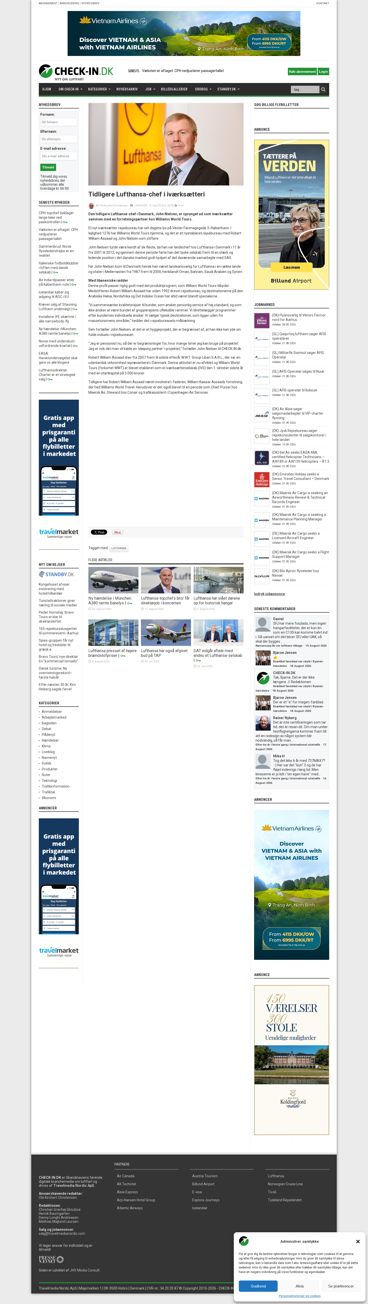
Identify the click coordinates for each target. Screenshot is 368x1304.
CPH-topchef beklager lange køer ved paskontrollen (56, 217)
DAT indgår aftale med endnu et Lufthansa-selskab (218, 653)
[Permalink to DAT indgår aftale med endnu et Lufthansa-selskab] (219, 645)
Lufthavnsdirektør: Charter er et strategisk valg (57, 374)
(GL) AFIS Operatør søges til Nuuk (298, 371)
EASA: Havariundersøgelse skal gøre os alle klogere (58, 357)
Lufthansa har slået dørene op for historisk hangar (217, 600)
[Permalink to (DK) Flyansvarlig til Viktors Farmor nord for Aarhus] (262, 327)
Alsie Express (127, 1192)
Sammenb (150, 71)
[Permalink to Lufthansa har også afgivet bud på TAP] (166, 645)
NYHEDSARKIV (127, 89)
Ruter (46, 775)
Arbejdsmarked (54, 717)
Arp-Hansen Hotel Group (136, 1200)
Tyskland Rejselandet (285, 1200)
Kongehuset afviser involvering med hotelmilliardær (54, 588)
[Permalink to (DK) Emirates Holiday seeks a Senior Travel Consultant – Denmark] (262, 486)
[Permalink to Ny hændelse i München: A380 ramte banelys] (113, 592)
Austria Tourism (205, 1176)
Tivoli (272, 1192)
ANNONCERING (69, 3)
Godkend (258, 1286)
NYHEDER (141, 205)
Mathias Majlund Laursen (58, 1222)
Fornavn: (47, 114)
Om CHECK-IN (69, 89)
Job (148, 89)
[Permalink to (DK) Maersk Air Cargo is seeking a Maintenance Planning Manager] (262, 527)
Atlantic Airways (130, 1208)
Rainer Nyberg (285, 718)
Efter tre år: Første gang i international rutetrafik (288, 744)
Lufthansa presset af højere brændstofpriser (112, 653)
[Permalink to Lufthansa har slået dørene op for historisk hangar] (219, 592)
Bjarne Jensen (285, 653)
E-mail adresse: (53, 148)
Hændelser (50, 740)
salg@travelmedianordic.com (62, 1234)
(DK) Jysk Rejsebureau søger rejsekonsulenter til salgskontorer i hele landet (299, 435)
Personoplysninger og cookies (300, 1296)
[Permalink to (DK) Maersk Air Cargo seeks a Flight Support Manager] (262, 564)
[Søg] (323, 89)
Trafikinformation (56, 786)
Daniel (278, 619)
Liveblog (48, 752)
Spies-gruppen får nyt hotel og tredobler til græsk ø (56, 644)
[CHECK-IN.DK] (76, 77)
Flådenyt (48, 735)
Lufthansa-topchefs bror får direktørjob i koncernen (165, 600)
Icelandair (200, 1208)
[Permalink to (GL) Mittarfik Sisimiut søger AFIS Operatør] (262, 365)
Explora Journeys (206, 1200)
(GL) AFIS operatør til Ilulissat (294, 390)
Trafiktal (48, 792)
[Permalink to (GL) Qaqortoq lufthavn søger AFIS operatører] (262, 346)
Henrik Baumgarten (54, 1214)
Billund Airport (203, 1184)
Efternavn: (48, 131)
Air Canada (125, 1176)
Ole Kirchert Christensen (113, 205)
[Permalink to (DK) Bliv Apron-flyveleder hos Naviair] (262, 583)
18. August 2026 (300, 666)
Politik (46, 763)
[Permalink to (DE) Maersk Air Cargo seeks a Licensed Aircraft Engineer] (262, 545)
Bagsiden (49, 723)
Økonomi (49, 798)
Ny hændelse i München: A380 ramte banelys (110, 600)
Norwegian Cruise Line (285, 1184)
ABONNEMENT (48, 3)
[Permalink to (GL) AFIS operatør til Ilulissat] (262, 402)
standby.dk (226, 89)
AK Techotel (126, 1184)
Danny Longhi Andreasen (58, 1218)
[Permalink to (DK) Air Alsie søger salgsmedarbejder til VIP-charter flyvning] (262, 421)
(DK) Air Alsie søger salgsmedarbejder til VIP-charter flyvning (297, 413)
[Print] (175, 205)
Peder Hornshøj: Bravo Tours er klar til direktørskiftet (56, 616)
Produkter (50, 769)
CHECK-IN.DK (284, 673)
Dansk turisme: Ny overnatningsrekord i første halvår (55, 672)
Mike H (279, 756)
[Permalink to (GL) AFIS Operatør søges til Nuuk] (262, 383)
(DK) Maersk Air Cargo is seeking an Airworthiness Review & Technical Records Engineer (300, 497)
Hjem (46, 89)
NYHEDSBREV (90, 3)
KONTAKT (322, 3)
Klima (46, 746)
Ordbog (201, 89)
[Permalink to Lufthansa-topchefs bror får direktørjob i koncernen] (166, 592)
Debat (46, 729)
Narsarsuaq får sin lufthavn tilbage (279, 645)
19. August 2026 (315, 645)
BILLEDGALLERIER (174, 89)
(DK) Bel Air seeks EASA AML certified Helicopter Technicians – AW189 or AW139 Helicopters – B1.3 (300, 456)
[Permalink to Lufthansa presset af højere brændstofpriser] (113, 645)
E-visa (197, 1192)
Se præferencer (341, 1286)
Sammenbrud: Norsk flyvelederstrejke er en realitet (56, 250)
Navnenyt (49, 758)
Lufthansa (118, 548)
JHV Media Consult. (85, 1270)
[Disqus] (166, 461)
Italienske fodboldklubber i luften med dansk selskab (59, 267)
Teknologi (49, 781)
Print (180, 205)
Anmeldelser (52, 712)
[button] (357, 1241)
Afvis (300, 1286)
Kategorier (97, 89)
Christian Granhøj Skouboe (60, 1210)
